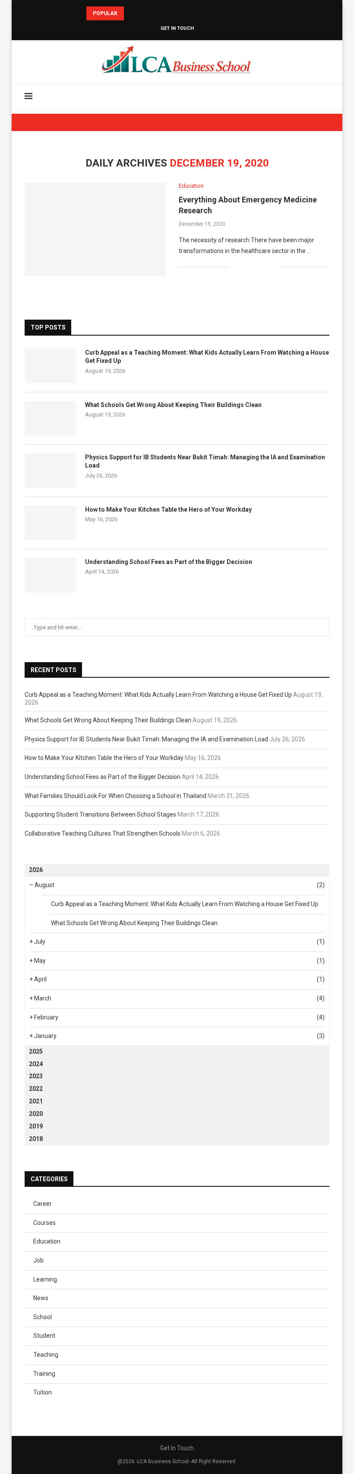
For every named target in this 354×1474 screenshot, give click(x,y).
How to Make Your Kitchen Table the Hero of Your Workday (168, 509)
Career (42, 1203)
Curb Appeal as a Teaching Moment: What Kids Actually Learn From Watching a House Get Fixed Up (207, 357)
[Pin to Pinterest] (263, 266)
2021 (36, 1101)
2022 (36, 1088)
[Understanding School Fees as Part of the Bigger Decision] (50, 575)
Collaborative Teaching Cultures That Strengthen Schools (102, 833)
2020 (36, 1113)
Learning (45, 1279)
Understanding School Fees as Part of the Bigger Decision (168, 561)
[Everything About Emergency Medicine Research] (95, 230)
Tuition (42, 1392)
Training (44, 1373)
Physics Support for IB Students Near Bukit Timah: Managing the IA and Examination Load (205, 461)
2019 (36, 1126)
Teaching (45, 1354)
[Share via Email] (272, 266)
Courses (44, 1222)
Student (44, 1335)
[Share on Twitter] (254, 266)
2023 (36, 1076)
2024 (36, 1064)
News (40, 1298)
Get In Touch (177, 28)
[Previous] (132, 13)
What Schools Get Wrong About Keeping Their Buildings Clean (173, 404)
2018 (36, 1138)
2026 (36, 869)
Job (38, 1260)
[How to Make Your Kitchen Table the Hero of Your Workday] (50, 523)
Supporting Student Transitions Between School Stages (100, 814)
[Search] (325, 96)
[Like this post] (235, 266)
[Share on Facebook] (245, 266)
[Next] (143, 13)
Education (46, 1241)
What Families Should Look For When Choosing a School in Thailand (115, 795)
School (42, 1317)
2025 (36, 1051)
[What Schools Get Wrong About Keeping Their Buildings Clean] (50, 418)
